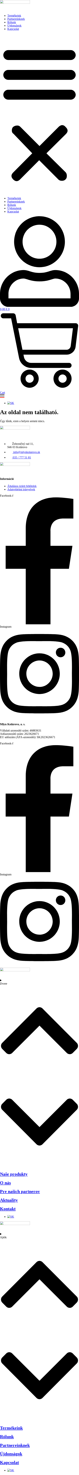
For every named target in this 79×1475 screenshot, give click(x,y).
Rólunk (11, 22)
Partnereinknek (16, 18)
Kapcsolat (13, 28)
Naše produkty (14, 1174)
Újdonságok (14, 25)
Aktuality (9, 1200)
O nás (5, 1182)
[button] (39, 114)
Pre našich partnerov (20, 1191)
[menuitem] (10, 403)
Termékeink (14, 15)
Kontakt (8, 1208)
